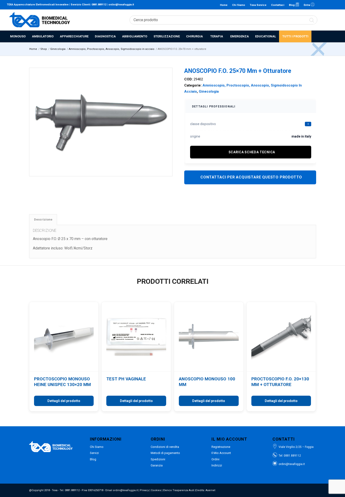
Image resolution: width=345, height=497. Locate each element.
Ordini (215, 459)
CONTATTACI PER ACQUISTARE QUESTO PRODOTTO (251, 177)
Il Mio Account (221, 453)
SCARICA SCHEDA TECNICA (252, 152)
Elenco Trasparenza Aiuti (178, 490)
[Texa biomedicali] (40, 20)
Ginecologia (209, 91)
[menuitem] (18, 36)
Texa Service (258, 5)
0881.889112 (99, 4)
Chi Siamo (238, 5)
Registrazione (220, 447)
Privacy (144, 490)
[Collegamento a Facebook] (327, 4)
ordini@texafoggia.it (121, 4)
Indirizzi (216, 465)
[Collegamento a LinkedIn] (320, 4)
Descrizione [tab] (43, 219)
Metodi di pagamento (165, 453)
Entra (307, 5)
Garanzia (157, 465)
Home (223, 5)
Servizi (94, 453)
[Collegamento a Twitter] (334, 4)
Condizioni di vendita (165, 447)
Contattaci (277, 5)
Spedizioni (158, 459)
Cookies (156, 490)
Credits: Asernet (205, 490)
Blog (292, 5)
